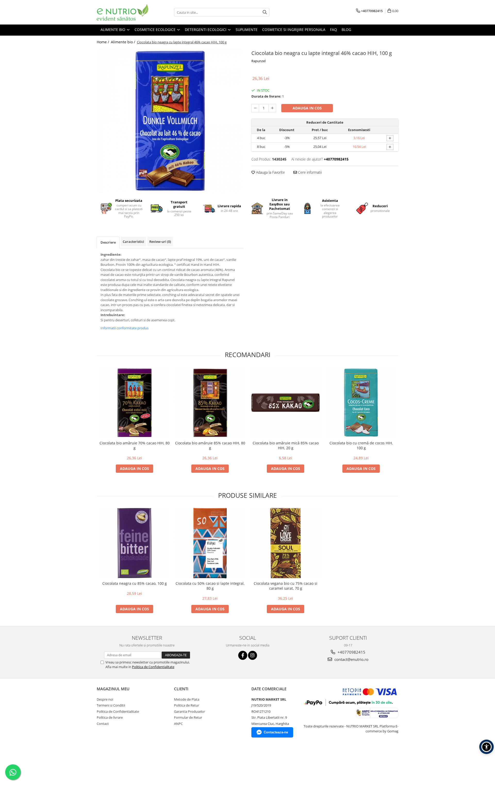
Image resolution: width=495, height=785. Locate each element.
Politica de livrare (110, 717)
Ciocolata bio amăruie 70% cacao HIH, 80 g (135, 445)
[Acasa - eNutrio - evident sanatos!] (122, 12)
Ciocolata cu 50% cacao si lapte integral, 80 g (210, 586)
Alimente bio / (123, 41)
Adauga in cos (307, 108)
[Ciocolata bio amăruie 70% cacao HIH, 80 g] (134, 402)
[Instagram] (252, 655)
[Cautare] (264, 12)
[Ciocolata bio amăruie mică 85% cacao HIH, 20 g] (285, 402)
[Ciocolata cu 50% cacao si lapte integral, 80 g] (210, 543)
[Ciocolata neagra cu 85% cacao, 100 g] (134, 543)
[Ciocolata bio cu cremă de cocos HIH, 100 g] (361, 402)
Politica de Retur (186, 705)
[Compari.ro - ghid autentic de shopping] (115, 760)
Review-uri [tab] (160, 241)
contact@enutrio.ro (350, 659)
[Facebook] (242, 655)
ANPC (178, 723)
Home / (103, 41)
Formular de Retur (188, 717)
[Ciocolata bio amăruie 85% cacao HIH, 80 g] (210, 402)
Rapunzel (258, 61)
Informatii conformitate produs (124, 328)
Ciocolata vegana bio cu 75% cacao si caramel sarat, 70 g (285, 586)
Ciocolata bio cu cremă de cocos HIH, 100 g (361, 445)
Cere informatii (309, 172)
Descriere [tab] (108, 242)
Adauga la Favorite (270, 172)
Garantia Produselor (189, 711)
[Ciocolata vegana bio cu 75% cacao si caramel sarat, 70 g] (285, 543)
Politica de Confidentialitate (153, 666)
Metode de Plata (186, 699)
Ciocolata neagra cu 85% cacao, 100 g (134, 583)
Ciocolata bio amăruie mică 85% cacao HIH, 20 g (286, 445)
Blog (346, 29)
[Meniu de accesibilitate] (486, 747)
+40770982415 (350, 652)
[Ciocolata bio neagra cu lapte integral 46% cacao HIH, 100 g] (170, 121)
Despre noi (105, 699)
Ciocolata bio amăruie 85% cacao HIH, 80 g (210, 445)
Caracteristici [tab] (133, 241)
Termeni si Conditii (111, 705)
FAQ (333, 29)
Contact (103, 723)
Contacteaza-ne (276, 732)
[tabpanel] (170, 121)
